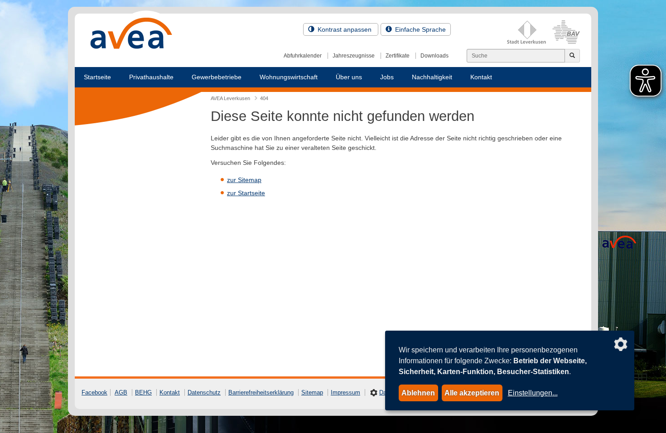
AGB (121, 392)
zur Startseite (246, 193)
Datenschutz (204, 392)
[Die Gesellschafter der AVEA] (543, 32)
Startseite (97, 77)
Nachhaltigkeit (432, 77)
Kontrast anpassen (344, 29)
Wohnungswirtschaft (289, 77)
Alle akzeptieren (471, 393)
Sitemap (312, 392)
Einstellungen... (533, 393)
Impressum (345, 392)
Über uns (349, 77)
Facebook (94, 392)
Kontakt (481, 77)
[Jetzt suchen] (572, 56)
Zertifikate (398, 56)
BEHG (143, 392)
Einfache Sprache (419, 29)
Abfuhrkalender (303, 56)
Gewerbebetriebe (216, 77)
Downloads (434, 56)
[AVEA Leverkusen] (131, 35)
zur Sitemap (244, 179)
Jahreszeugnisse (354, 56)
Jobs (387, 77)
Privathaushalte (151, 77)
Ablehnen (418, 393)
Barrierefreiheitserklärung (261, 392)
